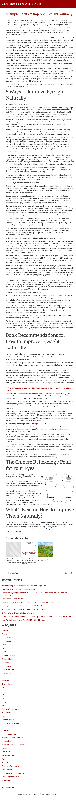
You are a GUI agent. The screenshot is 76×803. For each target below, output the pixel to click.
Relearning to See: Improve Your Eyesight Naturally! (27, 424)
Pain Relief (6, 752)
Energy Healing (7, 684)
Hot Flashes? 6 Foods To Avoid (13, 599)
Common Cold (7, 663)
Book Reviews (7, 641)
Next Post (69, 573)
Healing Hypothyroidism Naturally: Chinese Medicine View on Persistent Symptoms (32, 606)
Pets (3, 759)
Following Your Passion (10, 709)
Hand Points (6, 712)
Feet (3, 705)
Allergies (5, 630)
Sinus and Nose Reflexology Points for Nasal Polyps (21, 589)
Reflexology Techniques (11, 777)
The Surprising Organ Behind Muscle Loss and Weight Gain (24, 586)
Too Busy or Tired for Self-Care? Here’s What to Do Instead (24, 609)
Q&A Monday (7, 770)
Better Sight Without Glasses (18, 359)
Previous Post (12, 573)
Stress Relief (6, 780)
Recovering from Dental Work (13, 773)
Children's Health (8, 655)
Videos (4, 784)
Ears (3, 677)
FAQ (3, 698)
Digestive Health (8, 670)
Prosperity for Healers (10, 766)
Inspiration (6, 730)
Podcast (5, 762)
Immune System (8, 720)
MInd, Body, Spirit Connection (13, 745)
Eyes (3, 695)
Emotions (5, 680)
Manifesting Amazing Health (12, 737)
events (4, 687)
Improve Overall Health (10, 723)
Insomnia (5, 727)
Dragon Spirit (7, 673)
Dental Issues (7, 666)
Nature (4, 748)
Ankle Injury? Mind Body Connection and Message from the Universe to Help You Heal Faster (36, 616)
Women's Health (8, 787)
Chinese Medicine (8, 659)
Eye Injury (5, 691)
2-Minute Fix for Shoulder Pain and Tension (18, 613)
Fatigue (5, 702)
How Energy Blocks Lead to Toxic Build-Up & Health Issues (24, 620)
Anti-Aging (6, 634)
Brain (4, 645)
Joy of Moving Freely (9, 734)
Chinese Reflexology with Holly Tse (21, 3)
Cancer (4, 648)
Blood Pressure (7, 638)
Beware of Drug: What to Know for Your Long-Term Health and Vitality (28, 602)
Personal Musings (8, 755)
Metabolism (6, 741)
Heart (4, 716)
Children (5, 652)
